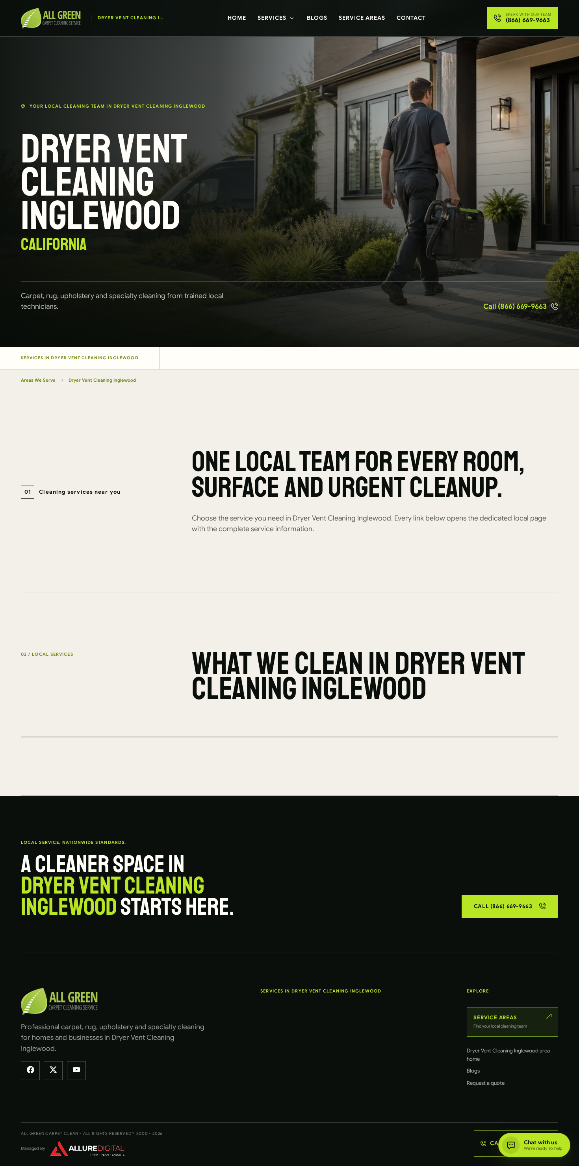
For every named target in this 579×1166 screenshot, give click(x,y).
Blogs (317, 17)
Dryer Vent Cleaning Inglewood (102, 380)
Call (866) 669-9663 (515, 306)
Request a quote (486, 1083)
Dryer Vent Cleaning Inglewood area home (508, 1054)
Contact (411, 17)
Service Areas (362, 17)
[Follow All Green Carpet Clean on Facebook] (30, 1070)
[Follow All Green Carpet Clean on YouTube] (76, 1070)
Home (237, 17)
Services (272, 17)
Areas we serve (38, 380)
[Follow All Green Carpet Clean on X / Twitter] (53, 1070)
